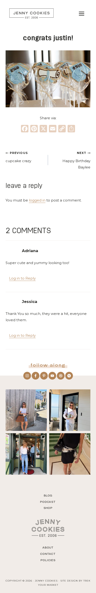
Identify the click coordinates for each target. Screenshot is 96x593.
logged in (37, 200)
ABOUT (48, 547)
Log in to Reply (22, 278)
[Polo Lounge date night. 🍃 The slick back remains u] (69, 454)
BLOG (48, 495)
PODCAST (48, 501)
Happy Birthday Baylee (76, 160)
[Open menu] (81, 13)
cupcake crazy (18, 157)
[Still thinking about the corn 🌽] (26, 454)
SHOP (48, 508)
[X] (43, 129)
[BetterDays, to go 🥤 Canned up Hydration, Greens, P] (69, 410)
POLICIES (48, 560)
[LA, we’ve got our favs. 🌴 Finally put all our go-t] (26, 410)
